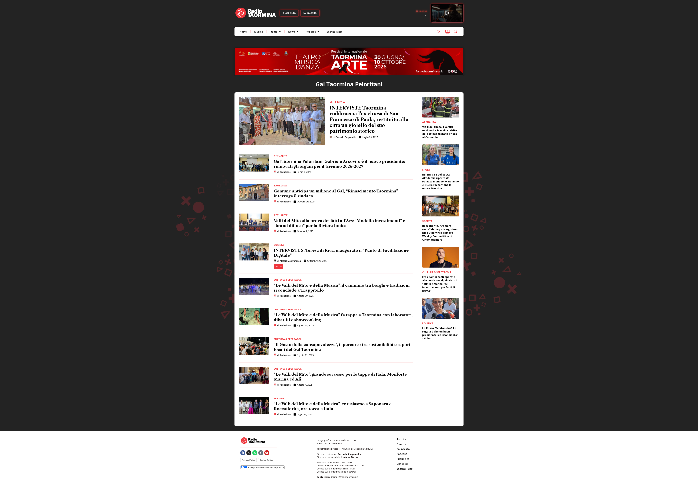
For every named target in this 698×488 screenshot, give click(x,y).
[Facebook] (242, 428)
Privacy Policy (248, 435)
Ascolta (401, 414)
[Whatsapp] (254, 428)
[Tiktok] (260, 428)
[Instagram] (248, 428)
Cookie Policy (266, 435)
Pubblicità (403, 434)
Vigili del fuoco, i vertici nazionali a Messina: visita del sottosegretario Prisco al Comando (439, 107)
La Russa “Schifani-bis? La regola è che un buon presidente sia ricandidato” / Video (440, 309)
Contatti (402, 439)
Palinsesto (403, 424)
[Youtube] (266, 428)
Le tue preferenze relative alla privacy (265, 442)
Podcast (311, 31)
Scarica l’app (334, 31)
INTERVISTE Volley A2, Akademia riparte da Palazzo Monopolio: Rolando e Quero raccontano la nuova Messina (440, 157)
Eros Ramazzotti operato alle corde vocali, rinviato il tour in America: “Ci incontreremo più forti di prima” (439, 259)
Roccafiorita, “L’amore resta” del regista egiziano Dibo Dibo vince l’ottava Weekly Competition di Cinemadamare (440, 208)
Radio (273, 31)
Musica (258, 31)
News (291, 31)
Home (243, 31)
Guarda (401, 419)
